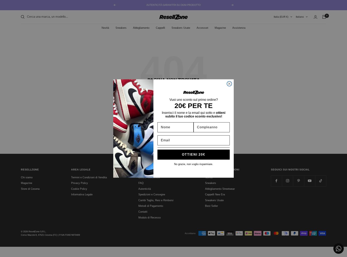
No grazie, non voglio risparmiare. (193, 164)
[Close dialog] (229, 83)
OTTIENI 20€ (193, 154)
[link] (194, 92)
